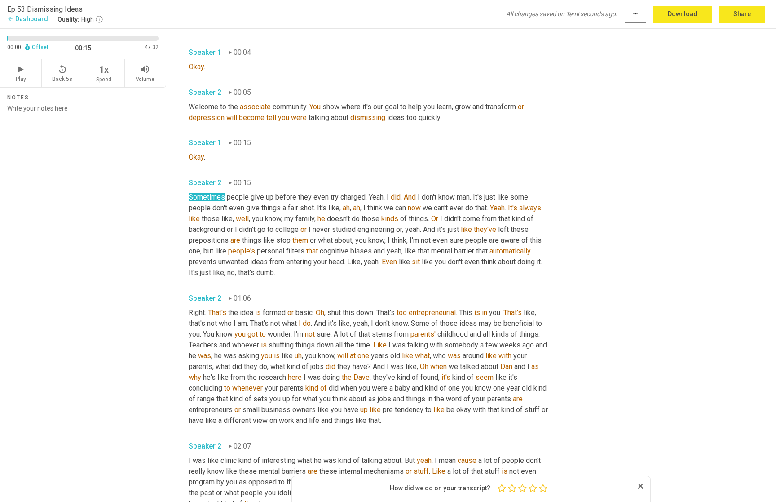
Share (742, 14)
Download (682, 14)
